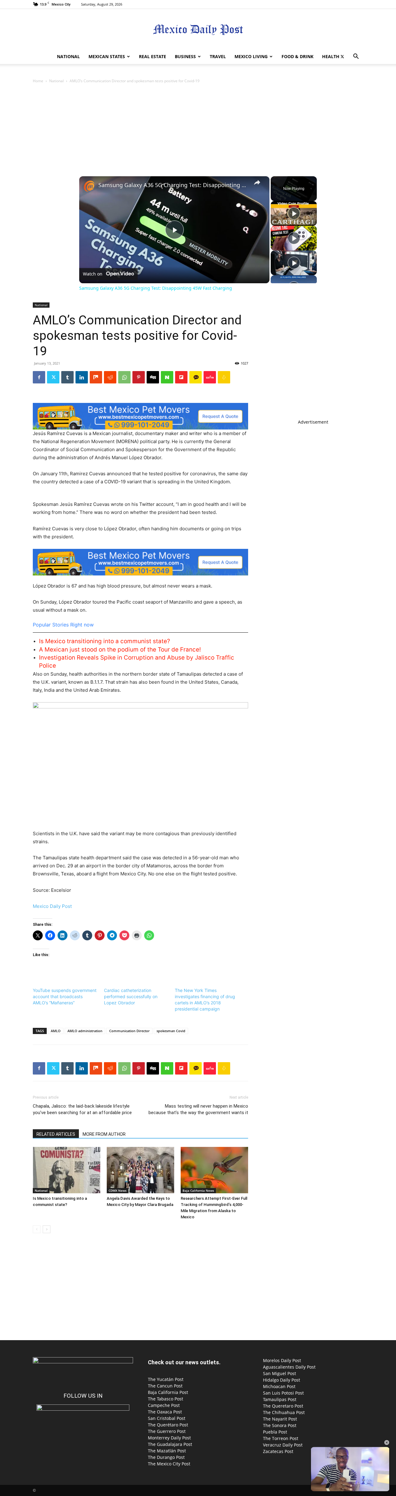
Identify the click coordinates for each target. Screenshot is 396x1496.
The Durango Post (166, 1457)
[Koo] (224, 377)
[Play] (294, 213)
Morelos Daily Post (282, 1360)
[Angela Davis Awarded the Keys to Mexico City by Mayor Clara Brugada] (140, 1170)
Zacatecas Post (278, 1451)
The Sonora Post (279, 1425)
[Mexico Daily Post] (198, 29)
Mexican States (106, 56)
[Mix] (96, 377)
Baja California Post (168, 1392)
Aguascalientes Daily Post (289, 1367)
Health (330, 56)
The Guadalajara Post (170, 1444)
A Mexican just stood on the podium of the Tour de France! (120, 649)
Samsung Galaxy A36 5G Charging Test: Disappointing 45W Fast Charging (173, 185)
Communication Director (129, 1030)
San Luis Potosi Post (283, 1393)
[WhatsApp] (124, 377)
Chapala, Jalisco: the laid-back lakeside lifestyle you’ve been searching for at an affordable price (82, 1109)
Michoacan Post (279, 1386)
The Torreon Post (280, 1438)
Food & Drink (297, 56)
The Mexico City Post (169, 1464)
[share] (257, 182)
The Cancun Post (165, 1386)
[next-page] (46, 1229)
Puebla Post (275, 1432)
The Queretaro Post (283, 1406)
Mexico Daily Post (52, 906)
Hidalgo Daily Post (281, 1380)
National (68, 56)
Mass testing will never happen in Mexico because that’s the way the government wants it (198, 1109)
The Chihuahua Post (284, 1412)
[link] (89, 186)
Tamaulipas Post (279, 1399)
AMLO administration (84, 1030)
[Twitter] (342, 56)
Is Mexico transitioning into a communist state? (104, 641)
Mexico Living (251, 56)
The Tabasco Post (165, 1399)
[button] (355, 57)
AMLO (56, 1030)
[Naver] (167, 377)
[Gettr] (210, 377)
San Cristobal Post (166, 1418)
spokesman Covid (171, 1030)
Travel (218, 56)
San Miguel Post (279, 1373)
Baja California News (198, 1190)
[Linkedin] (81, 377)
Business (185, 56)
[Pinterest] (138, 377)
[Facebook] (39, 377)
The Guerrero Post (167, 1431)
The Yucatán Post (165, 1379)
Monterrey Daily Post (169, 1438)
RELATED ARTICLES (56, 1134)
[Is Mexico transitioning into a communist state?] (66, 1170)
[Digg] (153, 377)
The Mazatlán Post (167, 1451)
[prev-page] (37, 1229)
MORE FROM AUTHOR (104, 1134)
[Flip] (181, 377)
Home (38, 80)
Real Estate (152, 56)
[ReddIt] (110, 377)
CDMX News (118, 1190)
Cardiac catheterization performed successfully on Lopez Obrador (130, 996)
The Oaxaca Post (165, 1412)
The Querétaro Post (168, 1425)
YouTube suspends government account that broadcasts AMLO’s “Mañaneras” (65, 996)
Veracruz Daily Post (283, 1445)
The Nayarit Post (280, 1419)
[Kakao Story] (195, 377)
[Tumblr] (67, 377)
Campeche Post (164, 1405)
